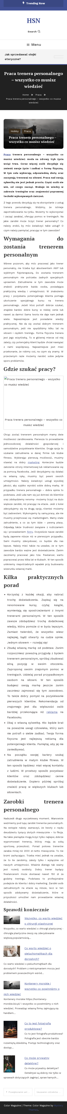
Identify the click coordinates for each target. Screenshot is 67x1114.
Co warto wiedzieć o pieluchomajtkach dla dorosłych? (38, 954)
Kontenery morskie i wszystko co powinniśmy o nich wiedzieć (31, 989)
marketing (33, 462)
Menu (36, 44)
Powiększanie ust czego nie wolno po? (20, 1092)
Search (32, 31)
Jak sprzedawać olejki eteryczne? (19, 57)
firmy (30, 532)
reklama (52, 712)
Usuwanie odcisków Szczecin (50, 1092)
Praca (27, 131)
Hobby (15, 131)
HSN (33, 20)
